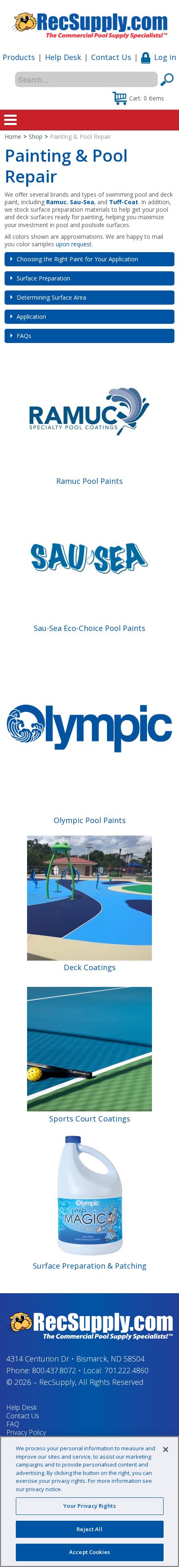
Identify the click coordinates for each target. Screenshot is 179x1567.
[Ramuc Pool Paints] (89, 411)
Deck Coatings (90, 967)
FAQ (12, 1424)
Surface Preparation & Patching (90, 1265)
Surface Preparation (43, 278)
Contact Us (111, 57)
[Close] (166, 1449)
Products (18, 57)
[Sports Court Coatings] (89, 1048)
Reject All (89, 1529)
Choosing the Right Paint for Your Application (77, 259)
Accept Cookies (89, 1552)
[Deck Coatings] (89, 897)
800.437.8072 (54, 1370)
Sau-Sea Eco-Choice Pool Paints (89, 628)
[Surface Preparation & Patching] (89, 1195)
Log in (165, 57)
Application (31, 316)
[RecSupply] (89, 23)
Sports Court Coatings (89, 1118)
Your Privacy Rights (89, 1505)
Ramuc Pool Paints (89, 481)
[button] (138, 97)
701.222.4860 (126, 1370)
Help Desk (63, 57)
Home (13, 136)
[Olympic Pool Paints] (90, 728)
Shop (35, 136)
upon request (74, 244)
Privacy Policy (26, 1432)
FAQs (24, 336)
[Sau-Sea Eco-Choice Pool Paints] (89, 558)
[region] (89, 1501)
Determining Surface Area (51, 297)
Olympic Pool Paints (90, 820)
